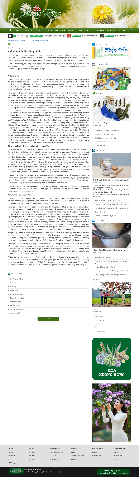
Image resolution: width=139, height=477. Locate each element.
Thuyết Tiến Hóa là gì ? (100, 123)
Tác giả (10, 448)
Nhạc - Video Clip (118, 459)
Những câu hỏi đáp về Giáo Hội (105, 134)
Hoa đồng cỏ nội (15, 305)
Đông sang (98, 328)
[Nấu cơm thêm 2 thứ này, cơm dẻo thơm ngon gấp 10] (111, 235)
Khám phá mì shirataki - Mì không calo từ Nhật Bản (112, 271)
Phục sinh (98, 316)
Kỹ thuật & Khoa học (84, 30)
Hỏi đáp (71, 30)
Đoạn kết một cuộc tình (18, 298)
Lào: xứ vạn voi (99, 30)
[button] (119, 30)
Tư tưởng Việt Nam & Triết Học (42, 36)
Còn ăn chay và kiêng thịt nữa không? (107, 130)
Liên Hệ (115, 452)
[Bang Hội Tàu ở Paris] (122, 35)
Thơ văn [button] (28, 30)
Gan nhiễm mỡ (100, 212)
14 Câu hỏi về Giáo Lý (102, 142)
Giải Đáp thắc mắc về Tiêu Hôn (105, 138)
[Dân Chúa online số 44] (90, 35)
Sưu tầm (31, 452)
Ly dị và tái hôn (100, 146)
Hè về (95, 309)
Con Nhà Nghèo (15, 302)
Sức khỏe (100, 150)
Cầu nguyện (111, 30)
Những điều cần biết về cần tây (105, 267)
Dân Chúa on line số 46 (78, 36)
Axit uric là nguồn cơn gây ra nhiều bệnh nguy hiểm (112, 208)
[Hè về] (111, 294)
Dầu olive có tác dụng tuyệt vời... (106, 216)
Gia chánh (100, 220)
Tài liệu (73, 452)
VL (12, 44)
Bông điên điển (15, 313)
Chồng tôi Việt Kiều (16, 309)
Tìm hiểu (73, 459)
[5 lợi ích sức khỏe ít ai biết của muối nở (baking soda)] (111, 165)
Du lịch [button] (37, 30)
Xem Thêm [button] (48, 319)
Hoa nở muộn (14, 290)
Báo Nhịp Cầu (102, 44)
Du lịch (94, 452)
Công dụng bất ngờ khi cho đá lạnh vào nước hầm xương (110, 262)
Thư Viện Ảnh (117, 456)
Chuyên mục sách (25, 36)
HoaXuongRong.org (35, 469)
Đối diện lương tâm (16, 294)
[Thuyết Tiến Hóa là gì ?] (111, 108)
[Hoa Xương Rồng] (10, 30)
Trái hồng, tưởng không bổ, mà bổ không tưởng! (111, 204)
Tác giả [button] (17, 30)
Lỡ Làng (13, 287)
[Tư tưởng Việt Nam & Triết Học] (15, 35)
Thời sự (128, 36)
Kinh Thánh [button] (59, 30)
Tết (96, 324)
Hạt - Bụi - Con (100, 320)
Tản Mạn (74, 448)
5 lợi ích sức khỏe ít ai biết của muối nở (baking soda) (111, 180)
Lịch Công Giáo (102, 64)
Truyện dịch (11, 456)
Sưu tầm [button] (48, 30)
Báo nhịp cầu (64, 36)
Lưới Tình (13, 283)
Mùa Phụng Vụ (54, 459)
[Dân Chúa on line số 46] (57, 35)
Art (97, 279)
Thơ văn (10, 452)
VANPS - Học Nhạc (13, 463)
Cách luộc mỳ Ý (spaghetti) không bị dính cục (110, 275)
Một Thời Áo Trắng (16, 279)
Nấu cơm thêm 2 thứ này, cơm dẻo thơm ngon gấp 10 (110, 250)
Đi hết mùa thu (100, 332)
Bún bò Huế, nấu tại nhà (103, 257)
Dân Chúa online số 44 (110, 36)
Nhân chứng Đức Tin (56, 452)
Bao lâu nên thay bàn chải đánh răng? (108, 200)
